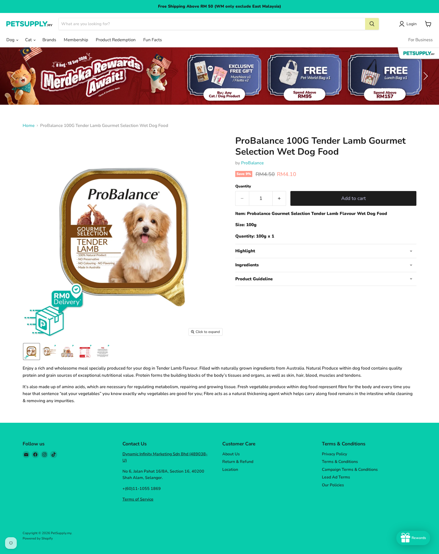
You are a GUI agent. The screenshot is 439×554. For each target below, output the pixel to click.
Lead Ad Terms (336, 477)
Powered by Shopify (38, 538)
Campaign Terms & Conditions (350, 469)
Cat (29, 40)
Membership (76, 40)
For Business (420, 40)
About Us (231, 454)
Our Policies (333, 485)
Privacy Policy (334, 454)
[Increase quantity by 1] (279, 198)
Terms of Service (137, 499)
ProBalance (252, 163)
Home (29, 125)
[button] (409, 24)
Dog (10, 40)
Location (230, 469)
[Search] (372, 24)
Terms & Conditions (340, 461)
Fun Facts (152, 40)
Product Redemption (116, 40)
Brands (49, 40)
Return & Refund (237, 461)
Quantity (243, 186)
